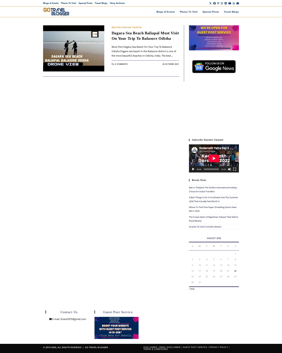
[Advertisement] (214, 107)
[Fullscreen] (234, 169)
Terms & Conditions (155, 349)
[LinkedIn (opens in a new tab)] (225, 3)
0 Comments (121, 64)
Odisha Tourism (132, 27)
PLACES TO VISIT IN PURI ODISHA (205, 226)
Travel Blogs (101, 3)
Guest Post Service (195, 347)
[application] (214, 158)
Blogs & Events (51, 3)
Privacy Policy (219, 347)
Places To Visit (68, 3)
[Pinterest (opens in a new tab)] (218, 3)
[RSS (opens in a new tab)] (234, 3)
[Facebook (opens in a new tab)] (214, 3)
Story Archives (117, 3)
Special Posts (85, 3)
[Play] (193, 169)
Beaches (116, 27)
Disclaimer (150, 347)
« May (192, 288)
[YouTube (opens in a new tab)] (229, 3)
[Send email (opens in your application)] (237, 3)
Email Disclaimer (169, 347)
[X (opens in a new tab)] (210, 3)
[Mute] (229, 169)
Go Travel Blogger (96, 347)
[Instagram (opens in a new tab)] (222, 3)
